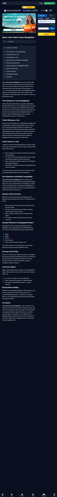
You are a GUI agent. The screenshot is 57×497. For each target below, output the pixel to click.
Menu (54, 495)
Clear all (52, 31)
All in (52, 28)
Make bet (46, 34)
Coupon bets (42, 15)
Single (41, 18)
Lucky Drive (28, 10)
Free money (29, 7)
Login (41, 3)
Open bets (51, 15)
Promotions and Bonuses (12, 10)
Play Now (13, 30)
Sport (12, 495)
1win (4, 41)
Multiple (47, 18)
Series (53, 18)
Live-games (43, 495)
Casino (33, 495)
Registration (51, 3)
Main (3, 495)
